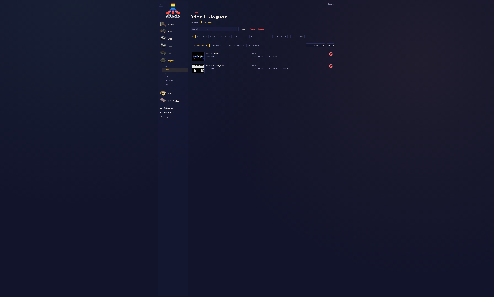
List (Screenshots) (200, 45)
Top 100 (167, 73)
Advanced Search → (258, 29)
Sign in (331, 4)
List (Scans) (216, 45)
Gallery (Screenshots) (235, 45)
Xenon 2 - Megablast (216, 65)
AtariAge (210, 56)
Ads (165, 88)
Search (243, 29)
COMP (301, 36)
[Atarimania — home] (173, 10)
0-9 (198, 36)
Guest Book (169, 112)
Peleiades (210, 68)
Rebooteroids (213, 53)
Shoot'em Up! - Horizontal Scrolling (270, 68)
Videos (166, 84)
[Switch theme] (161, 5)
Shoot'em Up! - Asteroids (264, 56)
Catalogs (167, 77)
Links (166, 117)
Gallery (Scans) (254, 45)
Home (165, 66)
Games (167, 70)
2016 (254, 53)
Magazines (168, 108)
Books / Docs (169, 80)
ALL (193, 36)
